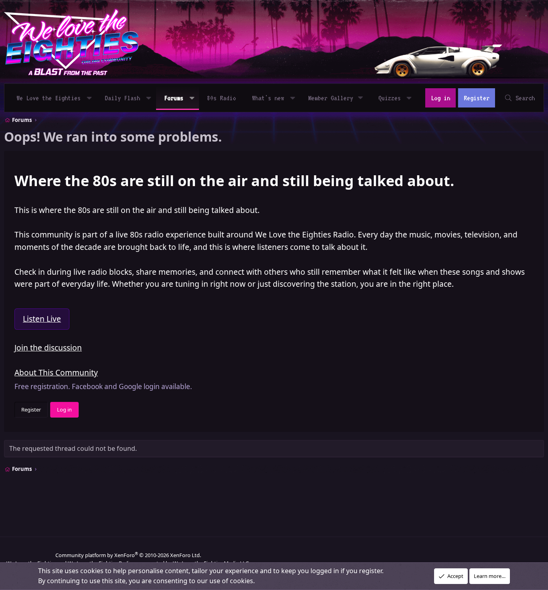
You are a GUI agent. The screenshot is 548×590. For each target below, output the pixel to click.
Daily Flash (122, 98)
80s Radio (221, 98)
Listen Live (42, 318)
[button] (89, 98)
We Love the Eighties (48, 98)
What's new (268, 98)
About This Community (56, 372)
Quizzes (389, 98)
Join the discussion (48, 347)
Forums (173, 98)
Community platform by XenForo (128, 555)
